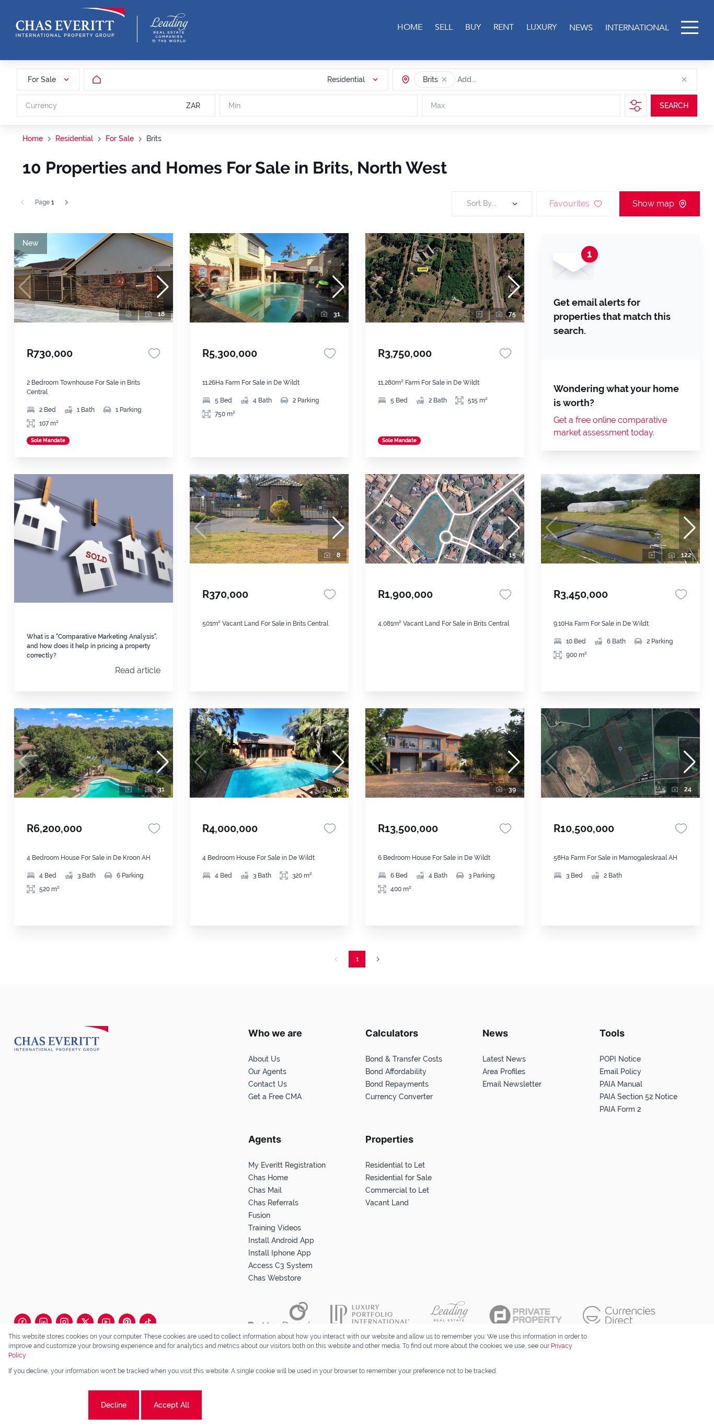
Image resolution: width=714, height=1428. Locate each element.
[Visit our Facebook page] (22, 1322)
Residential (74, 138)
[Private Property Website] (525, 1315)
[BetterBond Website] (278, 1316)
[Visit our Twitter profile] (85, 1322)
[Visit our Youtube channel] (106, 1322)
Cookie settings (47, 1405)
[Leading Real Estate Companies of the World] (169, 27)
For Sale (120, 138)
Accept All (171, 1405)
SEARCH (674, 105)
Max (438, 105)
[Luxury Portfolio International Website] (369, 1315)
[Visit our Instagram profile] (64, 1322)
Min (234, 105)
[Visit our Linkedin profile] (43, 1322)
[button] (444, 79)
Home (32, 138)
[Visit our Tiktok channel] (148, 1322)
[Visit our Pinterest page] (127, 1322)
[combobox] (497, 79)
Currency (41, 105)
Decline (113, 1405)
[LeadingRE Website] (449, 1315)
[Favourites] (154, 353)
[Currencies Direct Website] (619, 1315)
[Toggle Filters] (636, 106)
